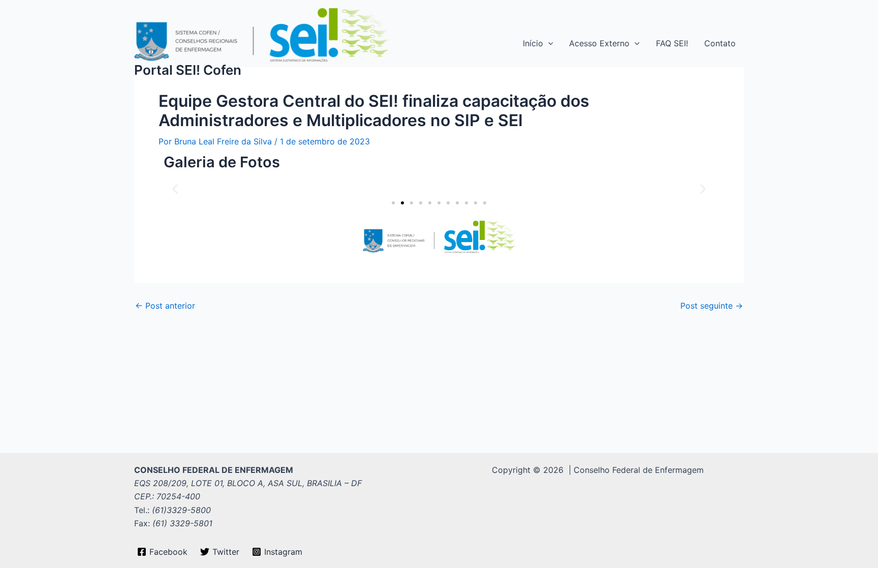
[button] (175, 188)
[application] (548, 43)
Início (533, 43)
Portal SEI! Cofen (187, 70)
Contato (720, 43)
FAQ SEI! (672, 43)
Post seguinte (711, 306)
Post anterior (165, 306)
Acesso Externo (599, 43)
